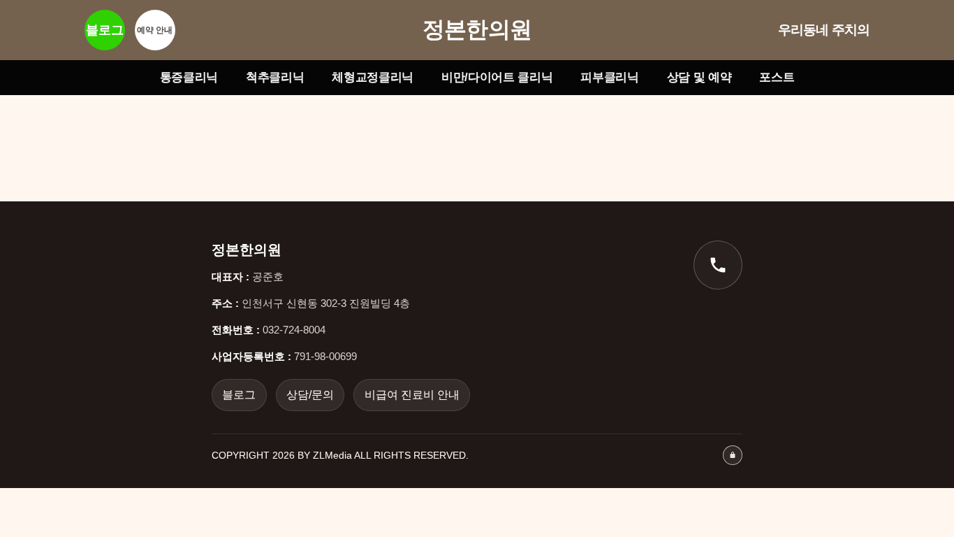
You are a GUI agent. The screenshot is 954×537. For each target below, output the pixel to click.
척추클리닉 (275, 77)
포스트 (776, 77)
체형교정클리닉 (372, 77)
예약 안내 (155, 30)
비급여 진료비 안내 (412, 395)
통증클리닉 (189, 77)
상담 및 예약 (699, 77)
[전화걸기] (718, 265)
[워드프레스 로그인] (732, 455)
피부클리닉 (609, 77)
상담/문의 (310, 395)
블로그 (105, 30)
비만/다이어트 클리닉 (496, 77)
